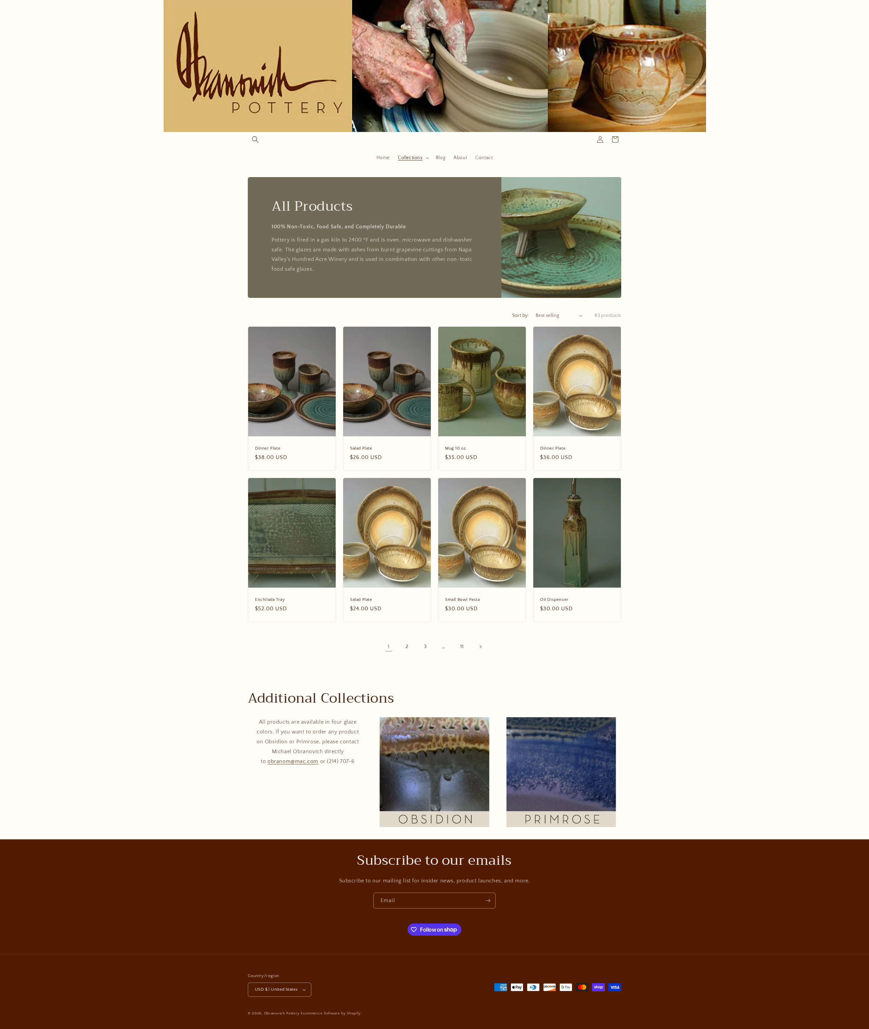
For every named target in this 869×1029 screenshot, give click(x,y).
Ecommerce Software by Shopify (330, 1013)
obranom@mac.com (292, 761)
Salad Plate (361, 447)
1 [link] (389, 647)
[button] (255, 139)
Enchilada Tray (270, 599)
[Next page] (480, 646)
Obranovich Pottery (282, 1013)
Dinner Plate (267, 447)
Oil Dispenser (554, 599)
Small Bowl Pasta (462, 599)
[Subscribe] (487, 901)
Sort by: (520, 315)
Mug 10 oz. (456, 447)
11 (461, 646)
